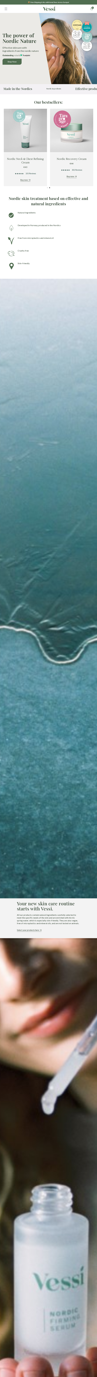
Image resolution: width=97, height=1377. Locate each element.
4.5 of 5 (11, 55)
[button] (6, 9)
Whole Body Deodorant (25, 159)
